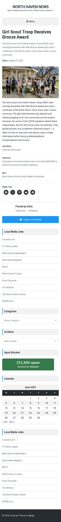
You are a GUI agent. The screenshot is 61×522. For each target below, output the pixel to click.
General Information (11, 150)
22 (30, 413)
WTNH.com (7, 301)
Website (34, 211)
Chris (5, 61)
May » (12, 422)
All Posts (21, 211)
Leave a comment (32, 219)
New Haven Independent (14, 253)
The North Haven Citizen (14, 294)
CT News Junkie (10, 246)
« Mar (5, 422)
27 (14, 417)
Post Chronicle (9, 280)
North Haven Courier (12, 273)
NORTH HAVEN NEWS (31, 7)
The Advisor (8, 287)
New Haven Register (12, 260)
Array (31, 515)
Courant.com (8, 239)
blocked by (28, 364)
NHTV (5, 267)
